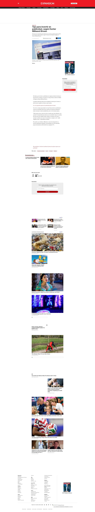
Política (34, 7)
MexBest (45, 494)
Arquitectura (33, 494)
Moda (19, 498)
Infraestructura (33, 493)
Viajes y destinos (47, 497)
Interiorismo (33, 495)
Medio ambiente (34, 498)
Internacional (45, 7)
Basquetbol (46, 489)
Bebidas (45, 496)
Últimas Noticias (22, 7)
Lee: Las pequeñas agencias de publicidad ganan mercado (44, 105)
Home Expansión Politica (22, 477)
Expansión (19, 475)
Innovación (46, 476)
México (19, 487)
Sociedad (19, 492)
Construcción (33, 491)
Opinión (19, 491)
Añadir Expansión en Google (47, 38)
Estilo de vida (33, 481)
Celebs (32, 480)
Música (32, 487)
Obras (58, 7)
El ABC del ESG (47, 477)
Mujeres (66, 7)
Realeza (19, 496)
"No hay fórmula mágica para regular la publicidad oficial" (61, 166)
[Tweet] (56, 38)
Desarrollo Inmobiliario (35, 492)
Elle (31, 477)
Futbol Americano (47, 488)
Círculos (19, 497)
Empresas (28, 7)
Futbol (45, 486)
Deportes (32, 485)
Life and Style (72, 7)
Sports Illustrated (47, 485)
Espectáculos (20, 495)
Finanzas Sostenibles (48, 475)
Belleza (19, 499)
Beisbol (45, 487)
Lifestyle (46, 491)
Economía (39, 7)
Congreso (19, 488)
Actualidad (46, 481)
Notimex (36, 174)
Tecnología (52, 7)
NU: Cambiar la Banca (70, 74)
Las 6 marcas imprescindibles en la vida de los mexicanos (47, 166)
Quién (19, 494)
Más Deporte (46, 490)
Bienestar (46, 499)
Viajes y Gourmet (21, 500)
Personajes (46, 498)
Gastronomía (46, 495)
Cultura (32, 475)
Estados (19, 490)
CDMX (19, 489)
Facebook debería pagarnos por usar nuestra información (32, 158)
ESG (62, 7)
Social (32, 499)
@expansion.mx (48, 504)
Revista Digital (74, 3)
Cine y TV (33, 486)
